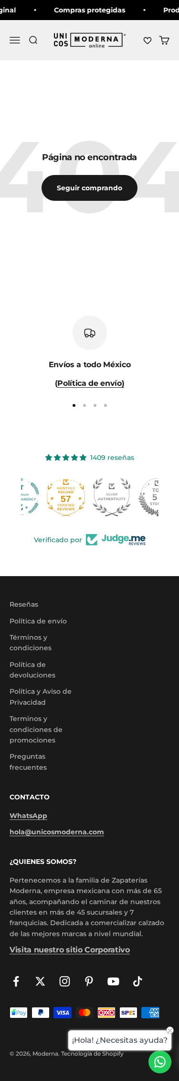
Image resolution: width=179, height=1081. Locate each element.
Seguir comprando (89, 188)
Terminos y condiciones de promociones (36, 729)
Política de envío (38, 621)
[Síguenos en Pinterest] (89, 981)
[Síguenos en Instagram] (64, 981)
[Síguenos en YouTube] (113, 981)
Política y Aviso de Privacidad (41, 696)
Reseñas (24, 604)
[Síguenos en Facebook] (16, 981)
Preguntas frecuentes (28, 761)
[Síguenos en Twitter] (40, 981)
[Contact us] (159, 1061)
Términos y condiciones (31, 642)
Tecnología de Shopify (92, 1053)
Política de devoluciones (32, 669)
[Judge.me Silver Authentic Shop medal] (90, 497)
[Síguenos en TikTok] (137, 981)
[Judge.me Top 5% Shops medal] (135, 497)
